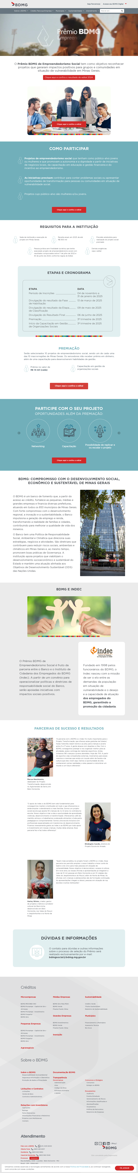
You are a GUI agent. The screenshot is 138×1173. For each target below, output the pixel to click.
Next (117, 432)
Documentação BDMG (64, 1072)
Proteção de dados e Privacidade (34, 1080)
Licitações (26, 1091)
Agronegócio (27, 1048)
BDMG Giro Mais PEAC (61, 1004)
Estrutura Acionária (61, 1090)
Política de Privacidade (79, 1167)
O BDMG (57, 1093)
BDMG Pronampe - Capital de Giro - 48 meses (34, 1008)
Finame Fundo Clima (60, 1009)
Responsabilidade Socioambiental (34, 1075)
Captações (26, 1108)
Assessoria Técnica (92, 1025)
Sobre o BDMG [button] (20, 11)
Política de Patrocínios (95, 1109)
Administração (59, 1082)
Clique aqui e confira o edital (69, 124)
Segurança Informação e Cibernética (35, 1077)
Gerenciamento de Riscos (96, 1099)
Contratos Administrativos (32, 1096)
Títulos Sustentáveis (92, 1006)
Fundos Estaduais (93, 1096)
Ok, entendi (124, 1168)
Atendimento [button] (91, 11)
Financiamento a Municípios (95, 1023)
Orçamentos (91, 1107)
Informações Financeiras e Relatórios (36, 1115)
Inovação (57, 1035)
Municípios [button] (60, 11)
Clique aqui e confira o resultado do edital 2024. (69, 77)
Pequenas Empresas (31, 1024)
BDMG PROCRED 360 (28, 1004)
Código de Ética (60, 1088)
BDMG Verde (57, 1006)
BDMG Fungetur (26, 1014)
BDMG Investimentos (60, 1023)
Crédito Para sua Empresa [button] (41, 11)
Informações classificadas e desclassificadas (97, 1103)
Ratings (25, 1110)
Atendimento (34, 1158)
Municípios (90, 1016)
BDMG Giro (25, 1017)
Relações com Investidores (34, 1105)
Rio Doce (88, 1028)
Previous (21, 432)
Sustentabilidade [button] (75, 11)
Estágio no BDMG (93, 1085)
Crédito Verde (90, 1004)
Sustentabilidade (93, 997)
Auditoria (90, 1093)
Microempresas (28, 997)
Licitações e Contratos (32, 1089)
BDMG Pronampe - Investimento (32, 1012)
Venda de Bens (27, 1094)
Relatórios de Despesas (95, 1112)
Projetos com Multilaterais (32, 1118)
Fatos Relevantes (28, 1113)
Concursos (90, 1082)
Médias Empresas (61, 997)
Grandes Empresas (62, 1016)
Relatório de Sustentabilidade (96, 1009)
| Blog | (114, 1143)
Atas (56, 1085)
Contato (25, 1121)
